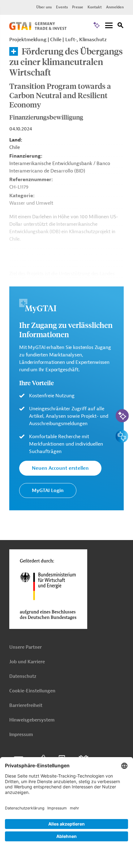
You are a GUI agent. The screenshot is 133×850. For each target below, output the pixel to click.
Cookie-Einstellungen (32, 691)
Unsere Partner (25, 647)
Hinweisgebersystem (31, 720)
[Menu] (108, 26)
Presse (77, 7)
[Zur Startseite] (37, 28)
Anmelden (115, 7)
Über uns (44, 7)
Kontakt (95, 7)
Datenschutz (22, 676)
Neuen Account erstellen (60, 468)
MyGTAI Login (48, 490)
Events (62, 7)
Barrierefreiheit (25, 705)
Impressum (21, 735)
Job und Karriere (27, 662)
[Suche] (121, 26)
